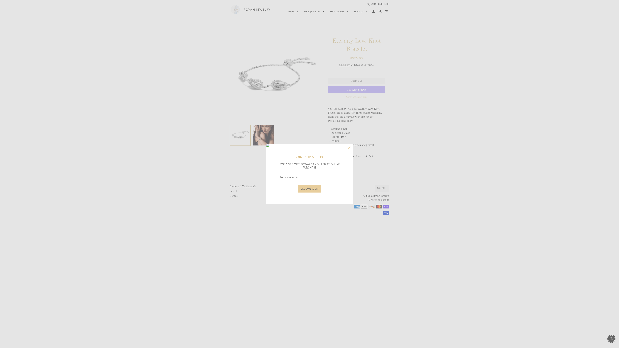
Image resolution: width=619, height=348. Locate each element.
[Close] (349, 148)
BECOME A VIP (310, 189)
